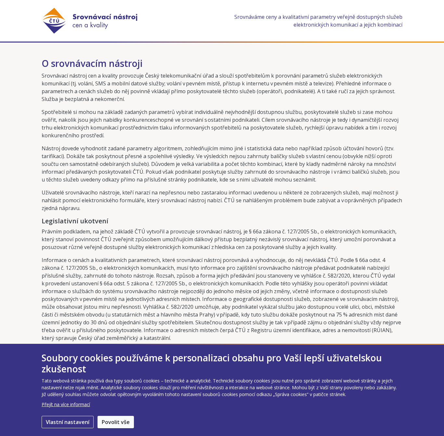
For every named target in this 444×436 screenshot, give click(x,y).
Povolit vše (116, 422)
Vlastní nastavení (67, 422)
